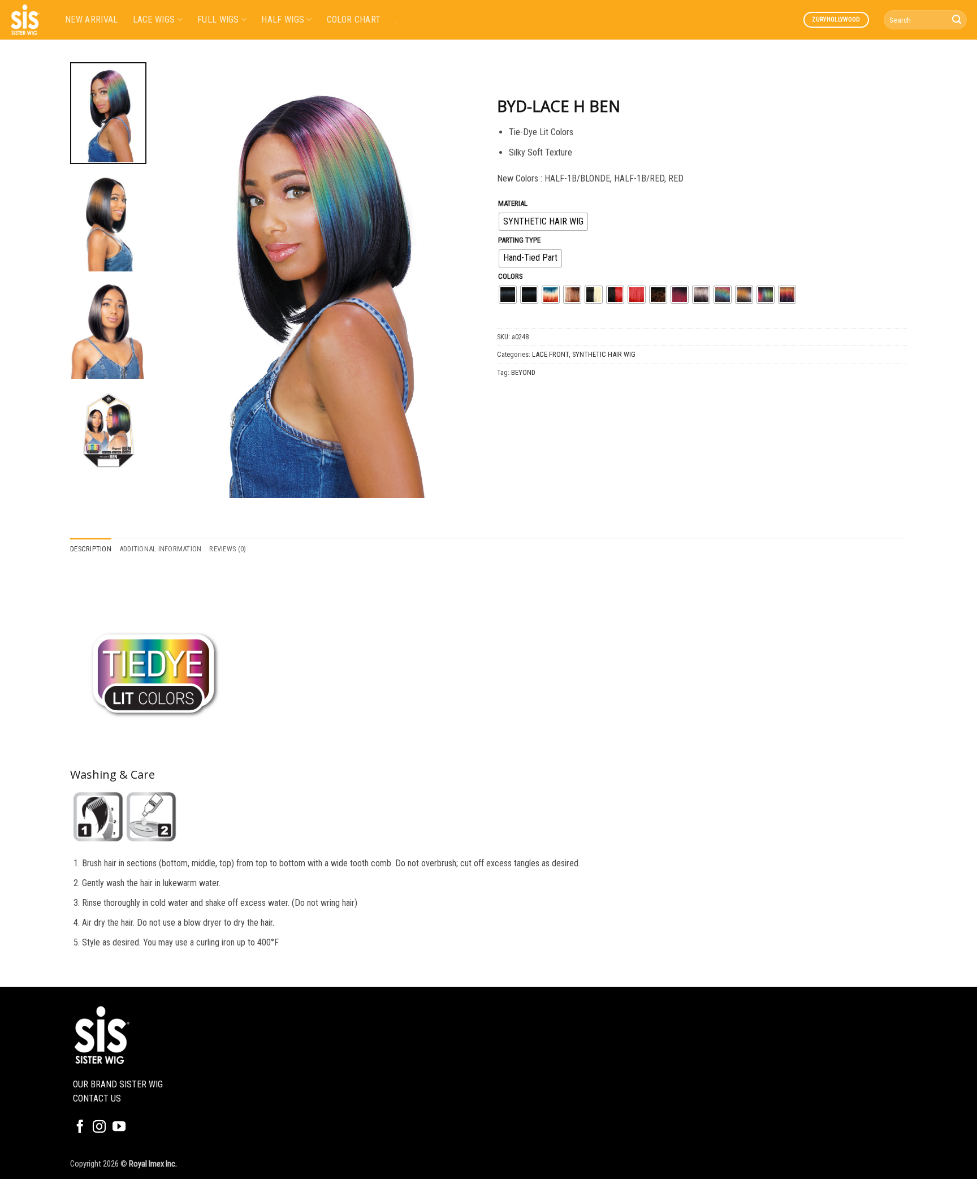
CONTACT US (97, 1098)
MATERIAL (513, 204)
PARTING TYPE (519, 240)
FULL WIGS (218, 19)
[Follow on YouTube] (119, 1127)
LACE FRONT (550, 354)
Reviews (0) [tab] (227, 549)
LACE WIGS (154, 19)
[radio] (543, 221)
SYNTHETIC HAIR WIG (604, 354)
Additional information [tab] (160, 549)
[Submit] (956, 19)
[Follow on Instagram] (99, 1127)
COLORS (510, 276)
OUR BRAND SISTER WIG (118, 1084)
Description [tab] (90, 549)
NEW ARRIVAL (91, 19)
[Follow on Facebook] (80, 1127)
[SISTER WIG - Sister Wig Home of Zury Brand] (28, 20)
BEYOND (523, 372)
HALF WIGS (282, 19)
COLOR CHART (354, 19)
